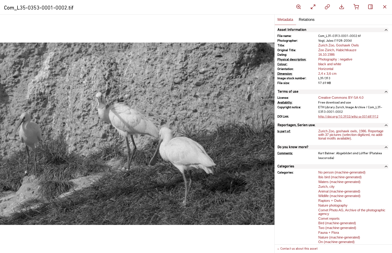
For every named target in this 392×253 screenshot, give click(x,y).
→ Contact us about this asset (297, 249)
